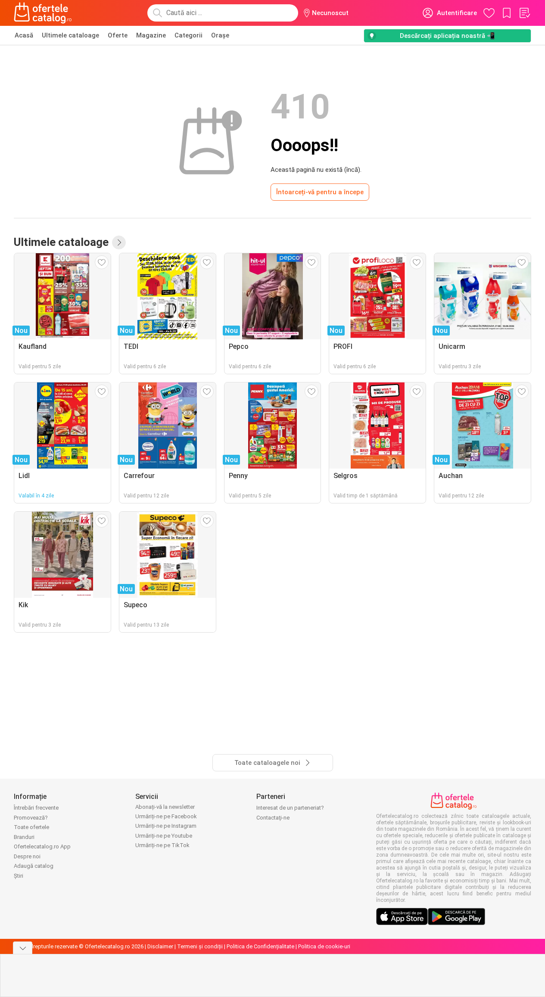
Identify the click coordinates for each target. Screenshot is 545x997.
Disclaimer (160, 946)
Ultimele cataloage (70, 35)
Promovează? (31, 817)
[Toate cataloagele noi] (119, 242)
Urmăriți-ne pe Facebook (166, 816)
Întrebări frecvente (36, 807)
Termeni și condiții (200, 946)
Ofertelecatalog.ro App (42, 846)
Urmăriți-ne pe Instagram (165, 826)
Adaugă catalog (33, 866)
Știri (18, 876)
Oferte (118, 35)
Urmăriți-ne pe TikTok (162, 845)
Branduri (24, 837)
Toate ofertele (31, 827)
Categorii (188, 35)
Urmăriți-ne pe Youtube (163, 835)
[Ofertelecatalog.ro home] (43, 13)
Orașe (220, 35)
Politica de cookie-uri (324, 946)
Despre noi (27, 856)
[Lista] (524, 13)
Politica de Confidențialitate (260, 946)
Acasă (24, 35)
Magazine (151, 35)
